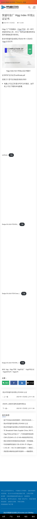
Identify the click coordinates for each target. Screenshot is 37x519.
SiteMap (31, 513)
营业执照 (3, 501)
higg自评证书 (7, 372)
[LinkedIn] (22, 383)
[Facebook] (13, 383)
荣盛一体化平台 (23, 499)
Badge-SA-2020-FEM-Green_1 (11, 294)
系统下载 (3, 499)
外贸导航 (3, 493)
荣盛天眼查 (32, 499)
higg (4, 41)
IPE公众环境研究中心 (7, 491)
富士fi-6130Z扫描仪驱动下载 (16, 493)
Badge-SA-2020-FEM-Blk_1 (10, 224)
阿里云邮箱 (21, 501)
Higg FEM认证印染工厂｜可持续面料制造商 (19, 434)
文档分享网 (30, 493)
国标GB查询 (31, 491)
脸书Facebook (12, 499)
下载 (11, 155)
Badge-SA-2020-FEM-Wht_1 (10, 363)
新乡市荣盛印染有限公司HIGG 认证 (16, 423)
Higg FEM (21, 29)
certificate (5, 155)
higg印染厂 (21, 369)
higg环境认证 (30, 369)
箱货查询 (27, 496)
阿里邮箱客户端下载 (7, 504)
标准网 (3, 496)
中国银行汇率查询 (21, 491)
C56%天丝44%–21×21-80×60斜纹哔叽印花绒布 (20, 437)
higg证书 (15, 372)
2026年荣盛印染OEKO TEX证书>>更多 (13, 2)
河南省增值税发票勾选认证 (15, 496)
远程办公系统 (12, 501)
